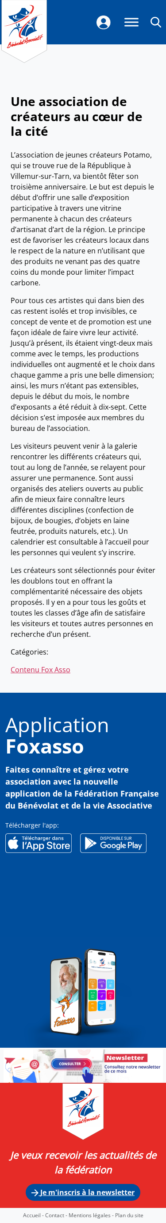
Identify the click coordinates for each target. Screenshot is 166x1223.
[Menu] (131, 22)
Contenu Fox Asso (40, 670)
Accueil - (34, 1215)
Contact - (57, 1215)
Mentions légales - (92, 1215)
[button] (156, 22)
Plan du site (129, 1215)
